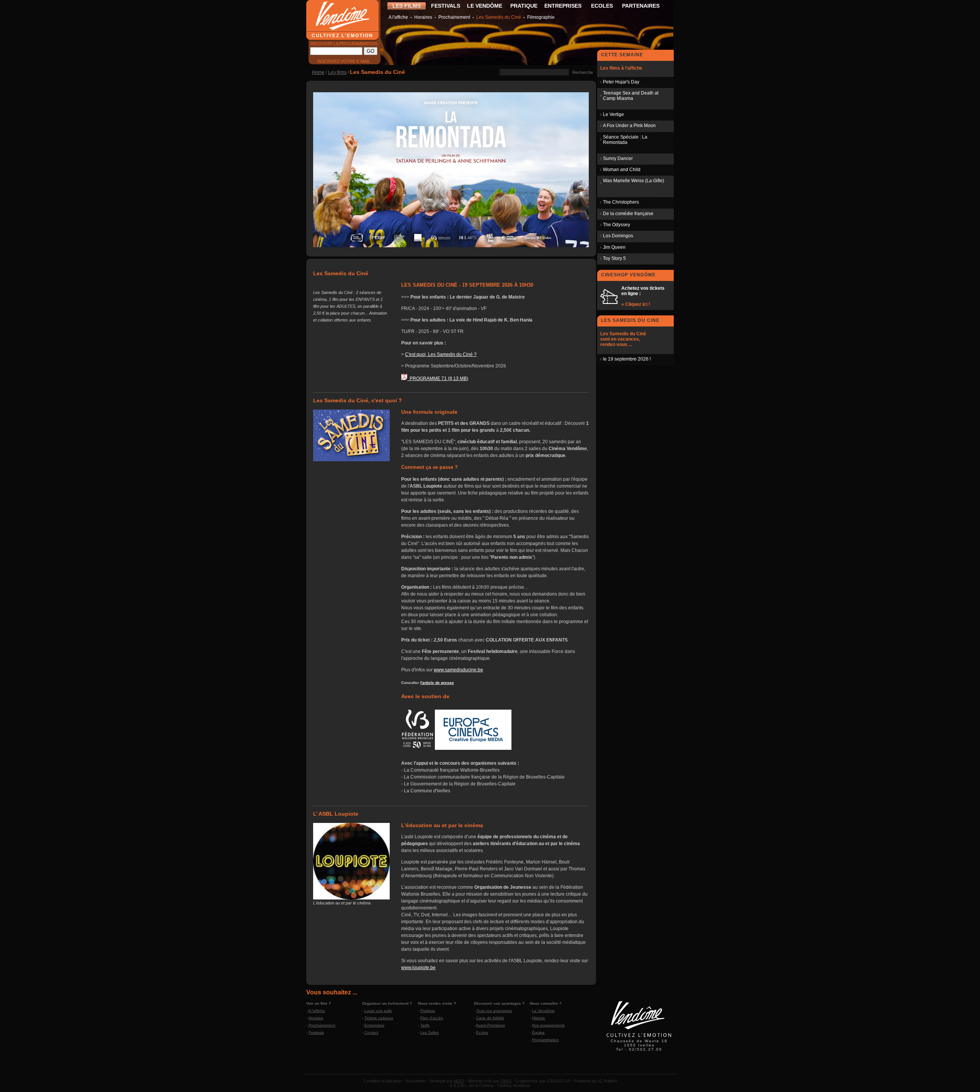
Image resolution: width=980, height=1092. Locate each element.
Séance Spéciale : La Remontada (625, 139)
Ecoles (482, 1032)
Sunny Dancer (618, 158)
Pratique (427, 1011)
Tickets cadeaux (378, 1018)
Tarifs (425, 1025)
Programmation (545, 1040)
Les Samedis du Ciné (498, 17)
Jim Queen (614, 247)
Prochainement (454, 17)
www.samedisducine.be (458, 670)
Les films (337, 72)
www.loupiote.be (418, 967)
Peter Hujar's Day (621, 82)
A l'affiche (398, 17)
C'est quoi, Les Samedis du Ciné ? (441, 354)
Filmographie (541, 17)
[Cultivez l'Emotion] (451, 245)
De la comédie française (628, 213)
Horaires (423, 17)
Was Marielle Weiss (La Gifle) (633, 180)
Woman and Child (621, 169)
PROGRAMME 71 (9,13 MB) (437, 378)
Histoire (538, 1018)
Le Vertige (613, 114)
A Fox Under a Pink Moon (629, 125)
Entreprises (374, 1025)
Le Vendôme (543, 1011)
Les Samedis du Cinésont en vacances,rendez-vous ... (623, 339)
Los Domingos (618, 235)
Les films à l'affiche (621, 68)
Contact (371, 1032)
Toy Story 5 (614, 258)
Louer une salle (378, 1011)
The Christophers (621, 202)
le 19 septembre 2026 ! (627, 359)
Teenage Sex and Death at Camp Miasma (630, 95)
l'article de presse (437, 683)
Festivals (316, 1032)
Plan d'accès (431, 1018)
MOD (459, 1081)
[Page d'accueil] (639, 1038)
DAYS (506, 1081)
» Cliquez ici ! (635, 304)
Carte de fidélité (490, 1018)
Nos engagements (548, 1025)
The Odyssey (616, 224)
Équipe (538, 1032)
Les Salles (429, 1032)
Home (318, 72)
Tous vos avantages (494, 1011)
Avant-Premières (490, 1025)
